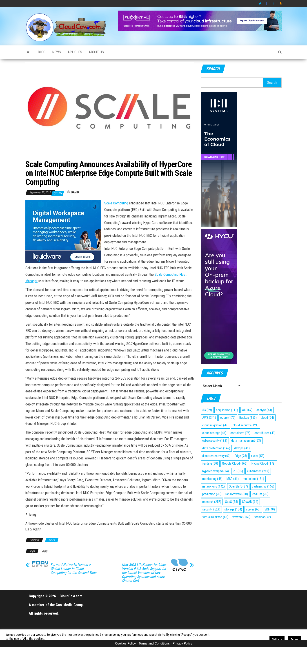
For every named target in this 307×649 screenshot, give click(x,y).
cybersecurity (214, 441)
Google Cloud (234, 463)
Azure (227, 418)
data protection (216, 448)
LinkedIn (274, 3)
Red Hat (260, 494)
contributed (265, 433)
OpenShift (238, 486)
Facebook (267, 3)
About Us (96, 52)
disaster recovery (216, 456)
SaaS (231, 502)
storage (233, 509)
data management (246, 441)
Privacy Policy (182, 643)
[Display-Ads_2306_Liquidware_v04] (63, 231)
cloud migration (215, 425)
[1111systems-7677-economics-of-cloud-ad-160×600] (219, 159)
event (257, 456)
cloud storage (214, 433)
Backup (248, 418)
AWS (209, 418)
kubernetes (258, 471)
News (56, 52)
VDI (270, 509)
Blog (41, 52)
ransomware (236, 494)
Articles (75, 52)
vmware (241, 517)
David (75, 192)
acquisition (227, 410)
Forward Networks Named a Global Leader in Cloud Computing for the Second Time (73, 569)
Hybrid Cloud (263, 463)
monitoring (212, 479)
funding (210, 463)
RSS (281, 3)
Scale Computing (116, 203)
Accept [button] (295, 639)
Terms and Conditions (154, 643)
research (211, 502)
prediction (211, 494)
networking (213, 486)
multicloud (253, 479)
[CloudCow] (28, 52)
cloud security (245, 425)
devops (242, 448)
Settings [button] (277, 639)
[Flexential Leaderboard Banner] (200, 20)
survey (253, 509)
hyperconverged (215, 471)
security (211, 509)
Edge (43, 551)
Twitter (259, 3)
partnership (263, 486)
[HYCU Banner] (219, 296)
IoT (238, 471)
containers (240, 433)
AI (247, 410)
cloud (267, 418)
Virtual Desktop (215, 517)
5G (207, 410)
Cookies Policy (125, 643)
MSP (233, 479)
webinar (262, 517)
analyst (264, 410)
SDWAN (250, 502)
